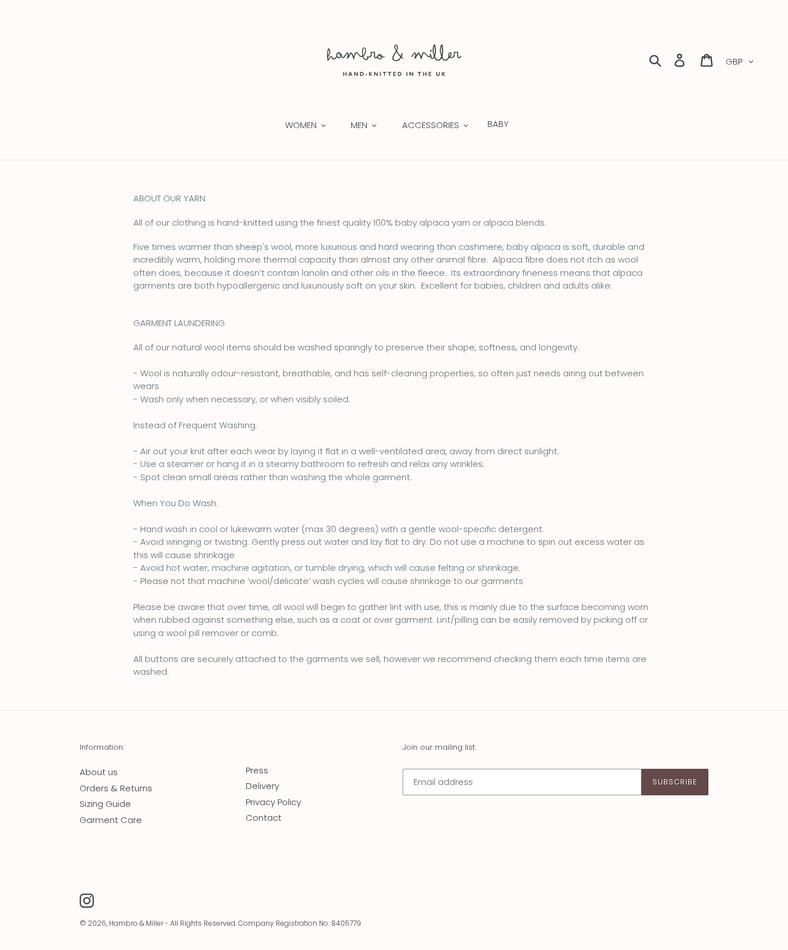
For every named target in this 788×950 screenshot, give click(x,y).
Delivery (262, 786)
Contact (264, 817)
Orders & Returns (116, 788)
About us (99, 772)
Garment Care (111, 820)
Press (257, 770)
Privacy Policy (273, 802)
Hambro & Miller (136, 923)
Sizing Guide (105, 804)
